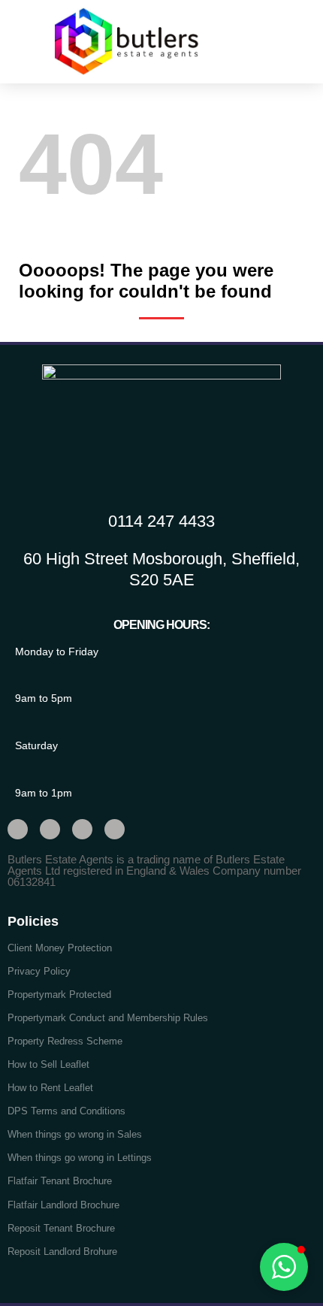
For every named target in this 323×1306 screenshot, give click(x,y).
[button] (280, 41)
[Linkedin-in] (114, 829)
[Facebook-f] (50, 829)
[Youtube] (82, 829)
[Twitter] (18, 829)
